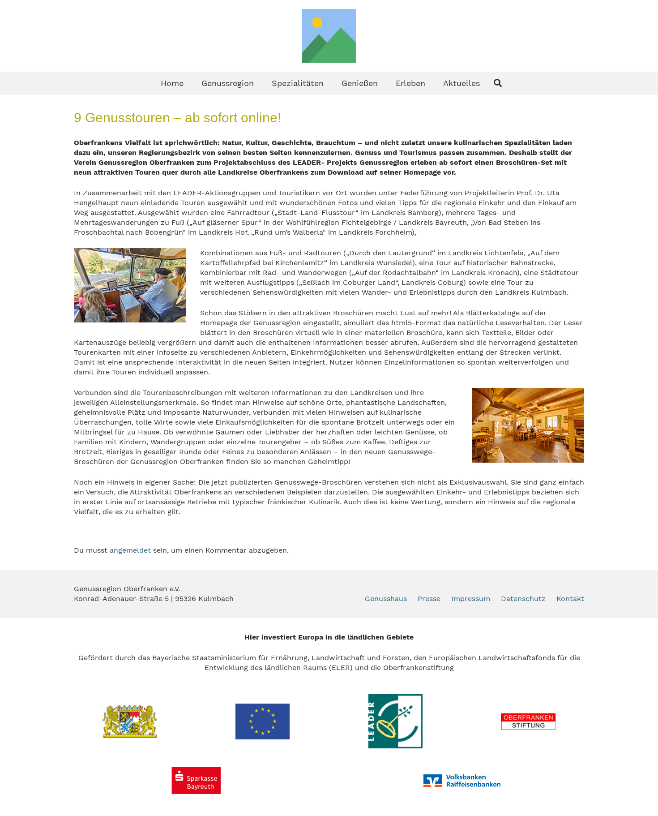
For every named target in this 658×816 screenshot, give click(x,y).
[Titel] (329, 36)
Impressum (470, 598)
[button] (261, 83)
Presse (429, 598)
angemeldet (130, 550)
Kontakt (570, 598)
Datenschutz (523, 598)
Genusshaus (386, 598)
